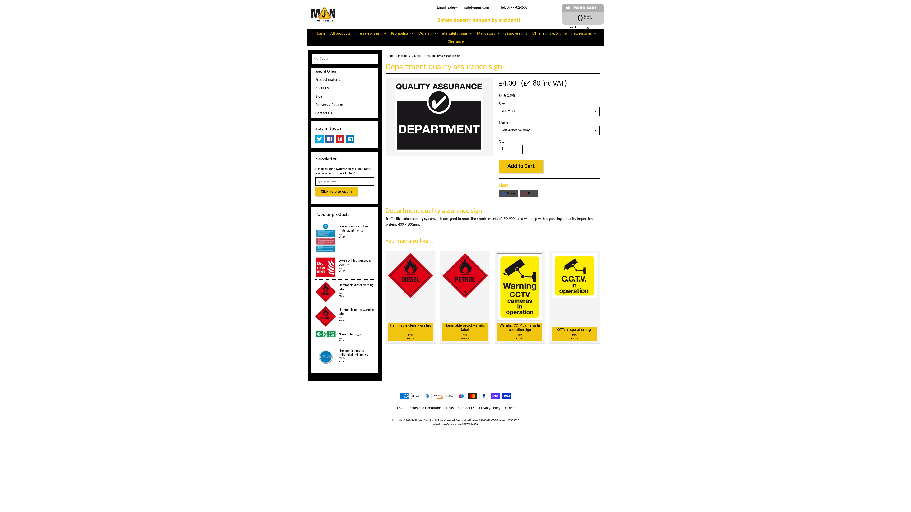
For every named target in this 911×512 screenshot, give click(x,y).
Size (502, 104)
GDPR (509, 408)
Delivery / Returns (329, 105)
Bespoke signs (515, 34)
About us (322, 88)
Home (320, 34)
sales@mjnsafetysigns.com (468, 7)
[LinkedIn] (350, 139)
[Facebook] (329, 139)
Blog (318, 97)
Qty (501, 142)
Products (404, 56)
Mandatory (486, 34)
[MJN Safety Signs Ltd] (324, 15)
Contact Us (323, 113)
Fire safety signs (369, 34)
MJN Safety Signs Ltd (423, 420)
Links (450, 408)
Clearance (456, 42)
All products (340, 34)
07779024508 (470, 424)
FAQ (400, 408)
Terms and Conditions (424, 408)
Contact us (466, 408)
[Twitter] (319, 139)
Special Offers (326, 71)
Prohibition (400, 34)
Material (505, 123)
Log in (573, 27)
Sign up (589, 27)
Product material (328, 80)
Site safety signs (454, 34)
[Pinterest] (340, 139)
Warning (425, 34)
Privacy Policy (489, 408)
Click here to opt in (336, 192)
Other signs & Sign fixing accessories (562, 34)
